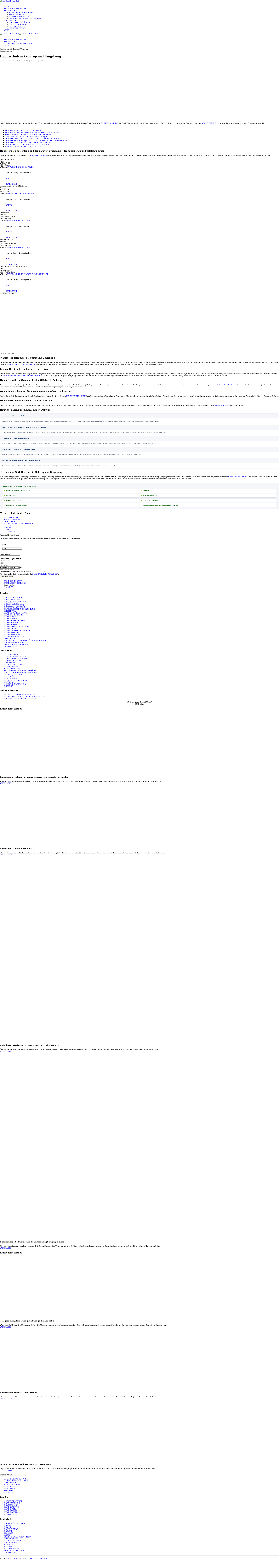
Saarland (9, 1545)
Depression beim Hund (15, 607)
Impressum (29, 1558)
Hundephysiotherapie (15, 621)
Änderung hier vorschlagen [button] (9, 535)
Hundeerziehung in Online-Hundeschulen (24, 696)
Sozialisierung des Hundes (17, 644)
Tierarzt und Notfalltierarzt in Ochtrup (25, 146)
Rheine (7, 527)
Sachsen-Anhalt (12, 1549)
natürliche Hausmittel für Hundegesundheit (26, 640)
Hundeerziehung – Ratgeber (18, 43)
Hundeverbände (12, 632)
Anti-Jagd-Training (13, 661)
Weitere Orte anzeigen (8, 293)
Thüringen (9, 1552)
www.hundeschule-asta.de (20, 167)
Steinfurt (9, 525)
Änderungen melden (7, 576)
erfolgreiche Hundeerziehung (19, 609)
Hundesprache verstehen (17, 627)
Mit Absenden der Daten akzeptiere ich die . (30, 574)
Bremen (8, 1531)
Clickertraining (12, 668)
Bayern (8, 1525)
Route (9, 178)
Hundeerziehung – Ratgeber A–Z (18, 491)
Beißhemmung (11, 666)
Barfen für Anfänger (19, 22)
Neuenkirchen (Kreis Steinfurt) (19, 523)
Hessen (7, 1535)
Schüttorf (9, 521)
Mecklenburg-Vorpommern (17, 1537)
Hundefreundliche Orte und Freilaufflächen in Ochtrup (33, 138)
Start (7, 7)
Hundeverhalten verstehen (21, 364)
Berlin (7, 1527)
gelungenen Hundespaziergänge (20, 670)
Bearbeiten (11, 184)
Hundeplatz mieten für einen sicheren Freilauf (28, 142)
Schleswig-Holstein (14, 1551)
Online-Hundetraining (15, 684)
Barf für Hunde (12, 599)
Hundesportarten (223, 385)
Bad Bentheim (11, 518)
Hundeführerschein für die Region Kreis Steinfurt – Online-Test (36, 140)
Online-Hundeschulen (15, 8)
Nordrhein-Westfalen (15, 1541)
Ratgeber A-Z (10, 20)
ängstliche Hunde (13, 597)
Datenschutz (42, 1558)
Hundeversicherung (238, 477)
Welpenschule (16, 26)
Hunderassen (11, 625)
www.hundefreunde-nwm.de (21, 194)
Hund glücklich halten (16, 613)
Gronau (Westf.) (12, 519)
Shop (6, 30)
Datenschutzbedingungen (45, 574)
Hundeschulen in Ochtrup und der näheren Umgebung (32, 132)
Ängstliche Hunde (13, 1501)
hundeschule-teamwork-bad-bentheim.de (27, 274)
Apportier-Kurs (16, 14)
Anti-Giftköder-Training (16, 659)
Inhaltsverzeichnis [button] (6, 127)
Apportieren (10, 662)
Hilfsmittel (10, 611)
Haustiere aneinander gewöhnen (25, 18)
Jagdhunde (9, 638)
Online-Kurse (10, 10)
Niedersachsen (11, 1539)
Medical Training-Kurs (15, 680)
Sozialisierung (222, 405)
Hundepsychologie (18, 24)
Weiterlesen (6, 783)
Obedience (9, 682)
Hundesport (10, 629)
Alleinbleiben (11, 655)
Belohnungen (11, 603)
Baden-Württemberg (14, 1523)
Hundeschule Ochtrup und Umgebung (23, 130)
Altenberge (10, 531)
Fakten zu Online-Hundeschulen (20, 694)
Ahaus (7, 529)
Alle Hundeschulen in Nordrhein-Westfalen (161, 505)
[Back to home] (9, 1)
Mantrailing (10, 678)
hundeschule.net (14, 1558)
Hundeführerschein (76, 396)
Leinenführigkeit (12, 676)
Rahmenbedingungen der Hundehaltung (23, 376)
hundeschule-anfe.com (18, 220)
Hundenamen (10, 619)
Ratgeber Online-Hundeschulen (20, 698)
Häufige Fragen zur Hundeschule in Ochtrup (27, 144)
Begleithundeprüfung (15, 601)
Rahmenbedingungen (14, 642)
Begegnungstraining (19, 16)
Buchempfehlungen (14, 605)
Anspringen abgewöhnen (21, 12)
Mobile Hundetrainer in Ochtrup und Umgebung (28, 134)
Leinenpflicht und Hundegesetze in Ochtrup (26, 136)
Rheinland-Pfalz (12, 1543)
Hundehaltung (11, 617)
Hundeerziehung (17, 28)
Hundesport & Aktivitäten (16, 505)
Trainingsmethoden (37, 155)
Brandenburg (11, 1529)
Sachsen (8, 1547)
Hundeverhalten (12, 634)
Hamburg (9, 1533)
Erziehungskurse (109, 123)
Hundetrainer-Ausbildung (17, 630)
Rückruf (8, 686)
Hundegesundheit (13, 674)
